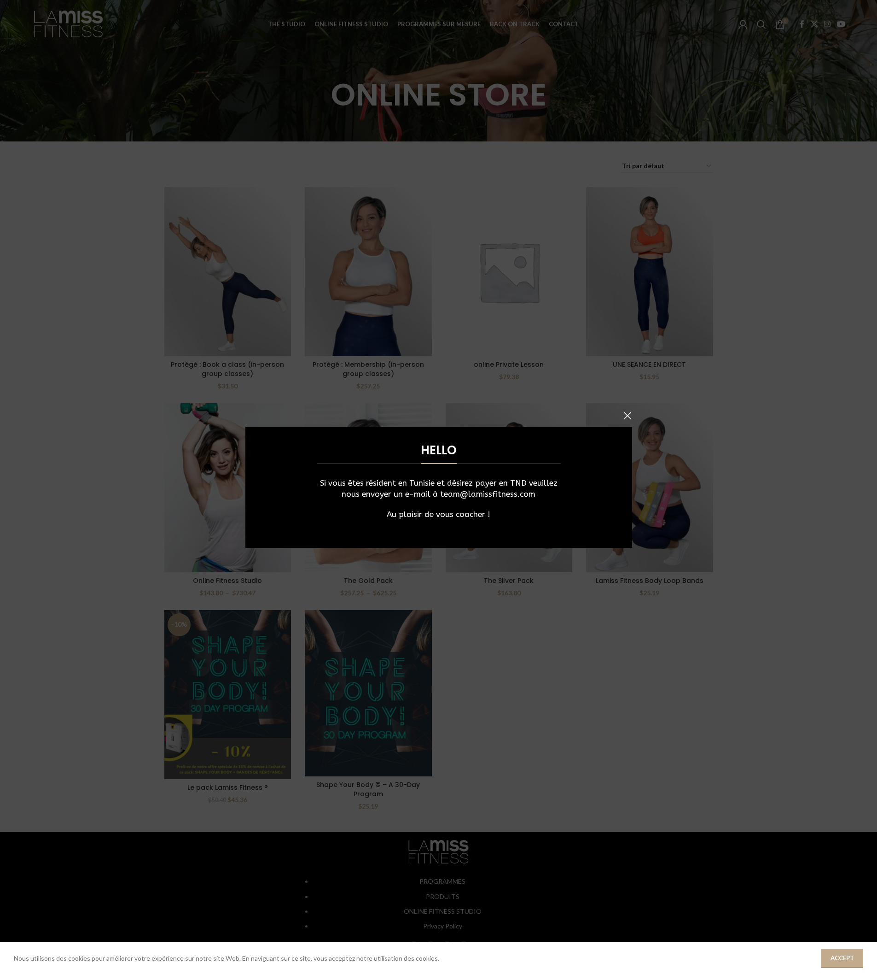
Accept (842, 958)
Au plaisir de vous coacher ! (438, 514)
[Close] (627, 415)
